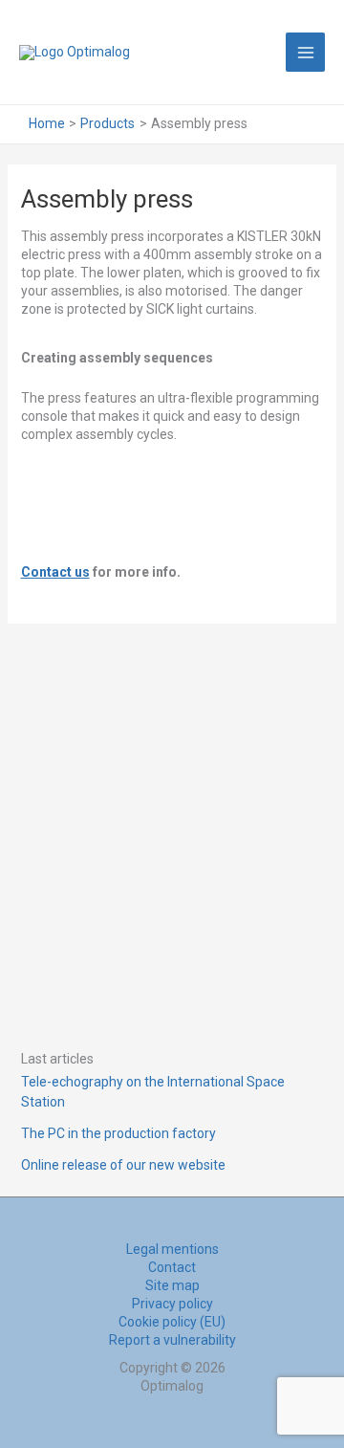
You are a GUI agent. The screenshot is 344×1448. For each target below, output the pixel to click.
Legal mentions (172, 1249)
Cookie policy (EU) (172, 1321)
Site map (172, 1285)
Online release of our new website (123, 1165)
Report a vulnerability (172, 1340)
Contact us (55, 572)
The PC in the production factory (118, 1133)
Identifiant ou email (92, 695)
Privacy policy (172, 1303)
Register (250, 925)
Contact (172, 1267)
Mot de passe (73, 784)
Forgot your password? (172, 983)
